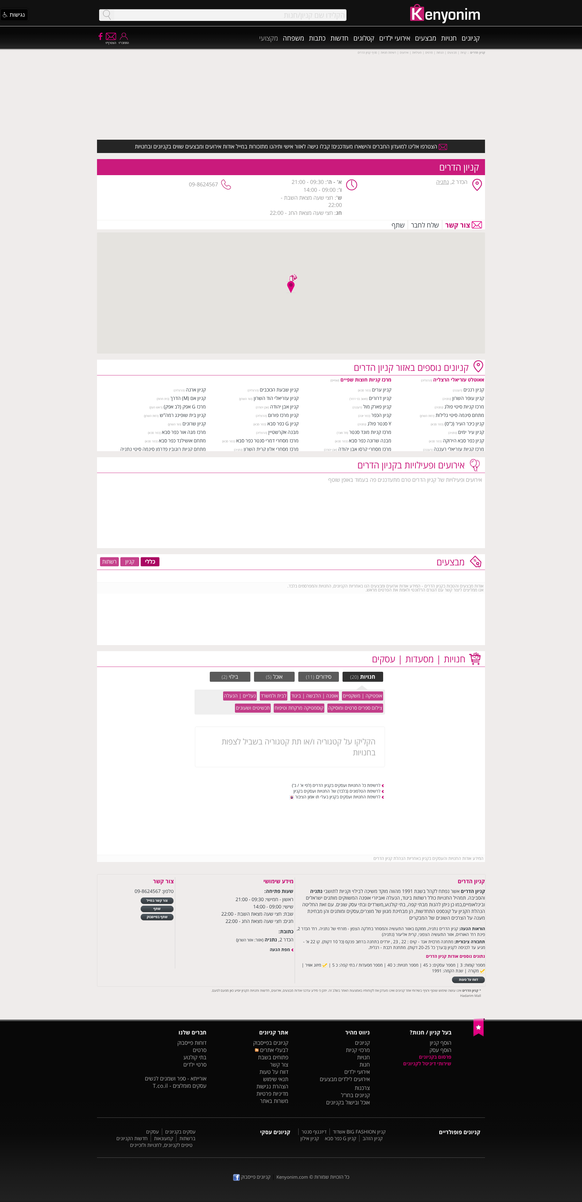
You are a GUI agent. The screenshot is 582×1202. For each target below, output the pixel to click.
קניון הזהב (373, 1138)
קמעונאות (163, 1138)
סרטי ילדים (194, 1064)
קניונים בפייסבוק (270, 1042)
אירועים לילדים (354, 1079)
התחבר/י (124, 43)
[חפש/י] (106, 15)
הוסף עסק (440, 1050)
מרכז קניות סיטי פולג (464, 406)
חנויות (449, 37)
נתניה (442, 181)
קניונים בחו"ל (355, 1095)
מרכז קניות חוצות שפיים (365, 379)
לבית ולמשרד (273, 695)
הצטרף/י (110, 43)
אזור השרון (245, 940)
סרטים (199, 1050)
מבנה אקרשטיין (283, 432)
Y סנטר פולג (379, 423)
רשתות (109, 561)
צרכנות (362, 1087)
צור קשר (457, 224)
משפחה (293, 37)
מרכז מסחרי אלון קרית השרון (271, 449)
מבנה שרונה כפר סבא (370, 440)
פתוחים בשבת (273, 1057)
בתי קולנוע (194, 1057)
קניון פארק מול (377, 406)
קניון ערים (381, 389)
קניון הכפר (381, 415)
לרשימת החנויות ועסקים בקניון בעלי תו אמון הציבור (337, 797)
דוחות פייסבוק (191, 1042)
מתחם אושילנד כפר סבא (182, 440)
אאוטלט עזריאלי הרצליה (458, 379)
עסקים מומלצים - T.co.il (179, 1085)
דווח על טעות (273, 1071)
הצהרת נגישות (272, 1086)
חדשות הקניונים (132, 1138)
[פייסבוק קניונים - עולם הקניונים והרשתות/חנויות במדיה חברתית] (100, 36)
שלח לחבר (425, 224)
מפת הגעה (280, 949)
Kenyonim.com (292, 1177)
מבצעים (425, 37)
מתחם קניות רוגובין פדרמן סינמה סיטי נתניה (163, 449)
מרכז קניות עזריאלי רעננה (459, 449)
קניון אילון (309, 1138)
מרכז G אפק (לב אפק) (185, 406)
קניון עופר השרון (468, 398)
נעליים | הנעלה (240, 695)
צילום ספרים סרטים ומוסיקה (355, 707)
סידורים (318, 676)
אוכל (274, 676)
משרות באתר (274, 1100)
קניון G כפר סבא (283, 423)
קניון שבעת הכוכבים (279, 389)
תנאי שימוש (275, 1079)
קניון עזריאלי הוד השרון (276, 398)
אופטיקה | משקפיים (362, 695)
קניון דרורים (380, 398)
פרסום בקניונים (435, 1057)
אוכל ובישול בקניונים (348, 1102)
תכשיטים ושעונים (253, 707)
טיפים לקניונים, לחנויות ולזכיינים (161, 1145)
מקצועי (268, 37)
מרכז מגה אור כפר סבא (184, 432)
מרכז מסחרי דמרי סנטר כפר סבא (267, 440)
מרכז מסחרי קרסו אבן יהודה (364, 449)
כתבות (317, 37)
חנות (365, 1064)
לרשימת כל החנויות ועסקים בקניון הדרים (346, 785)
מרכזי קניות (358, 1050)
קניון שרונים (194, 423)
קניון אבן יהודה (284, 406)
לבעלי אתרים (273, 1050)
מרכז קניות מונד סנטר (370, 432)
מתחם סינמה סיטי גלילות (460, 415)
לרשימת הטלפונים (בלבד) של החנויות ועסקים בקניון (336, 791)
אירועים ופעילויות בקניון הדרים (411, 465)
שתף (398, 224)
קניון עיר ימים (471, 432)
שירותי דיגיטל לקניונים (427, 1063)
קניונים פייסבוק (255, 1177)
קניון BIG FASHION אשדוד (359, 1131)
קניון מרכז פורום (283, 415)
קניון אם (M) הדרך (188, 398)
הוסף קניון (440, 1042)
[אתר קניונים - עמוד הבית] (479, 1035)
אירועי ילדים (394, 37)
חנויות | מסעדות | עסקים (418, 659)
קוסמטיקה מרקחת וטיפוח (299, 707)
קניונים (471, 37)
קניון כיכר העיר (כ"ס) (464, 423)
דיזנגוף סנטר (314, 1131)
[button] (14, 15)
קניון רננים (473, 389)
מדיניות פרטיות (272, 1093)
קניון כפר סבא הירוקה (463, 440)
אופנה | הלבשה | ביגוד (314, 695)
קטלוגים (363, 37)
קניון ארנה (196, 389)
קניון (129, 561)
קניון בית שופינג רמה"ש (183, 415)
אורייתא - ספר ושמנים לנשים (175, 1078)
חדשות (339, 37)
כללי (150, 561)
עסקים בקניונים (180, 1131)
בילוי (230, 676)
